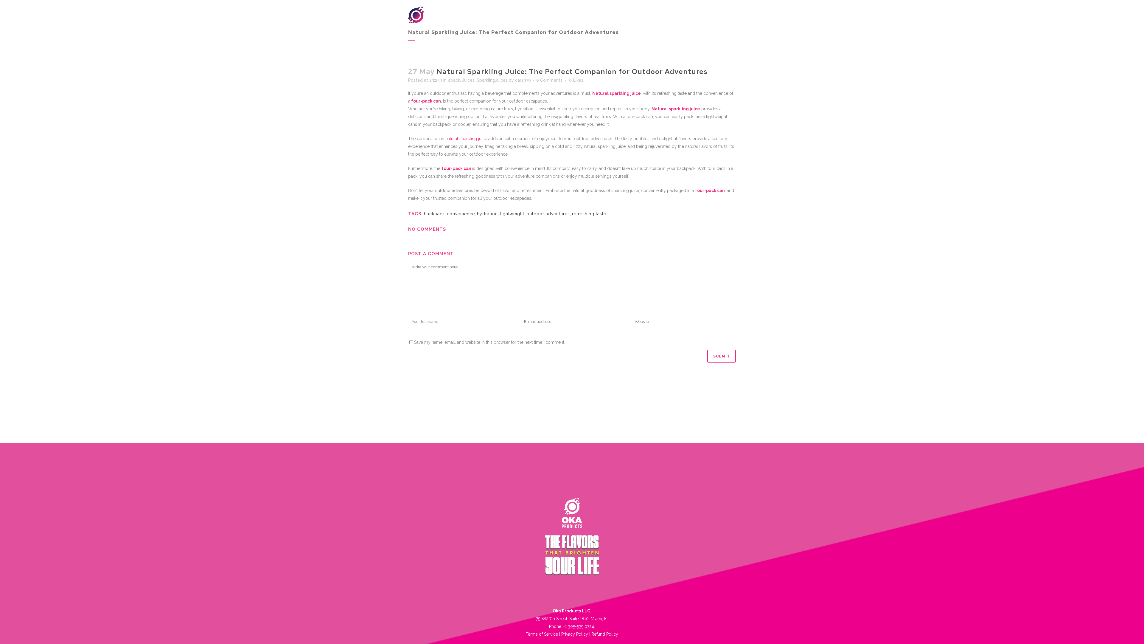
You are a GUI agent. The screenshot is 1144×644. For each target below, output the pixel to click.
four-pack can (425, 101)
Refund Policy (604, 634)
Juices (468, 80)
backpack (434, 213)
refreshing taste (589, 213)
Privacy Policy (574, 634)
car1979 (523, 80)
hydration (487, 213)
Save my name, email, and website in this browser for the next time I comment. (489, 342)
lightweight (512, 213)
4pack (454, 80)
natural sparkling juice (466, 138)
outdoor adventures (548, 213)
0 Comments (549, 80)
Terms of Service (542, 634)
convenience (461, 213)
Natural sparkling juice (616, 93)
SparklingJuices (492, 80)
